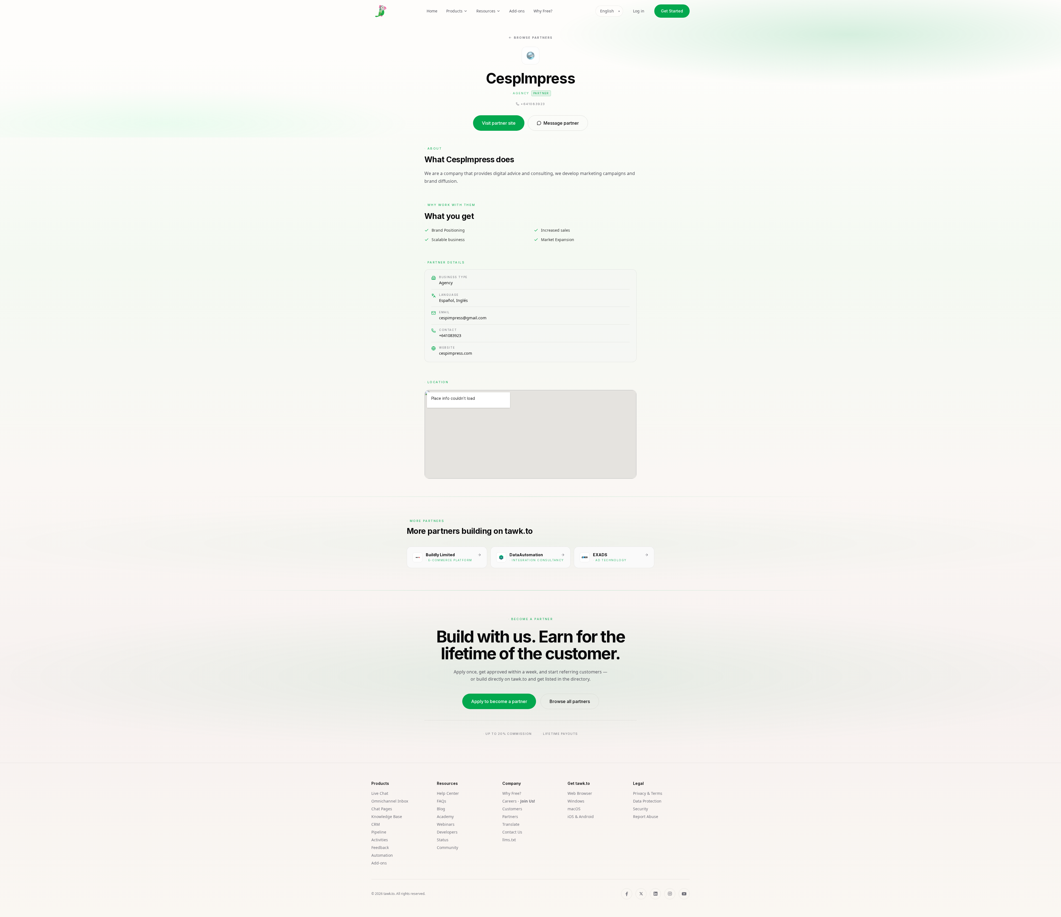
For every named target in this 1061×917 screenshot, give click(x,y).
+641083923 (450, 335)
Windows (576, 801)
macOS (574, 808)
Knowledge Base (386, 816)
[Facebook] (626, 893)
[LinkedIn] (655, 893)
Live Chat (379, 793)
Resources (485, 11)
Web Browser (580, 793)
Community (447, 847)
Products (454, 11)
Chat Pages (381, 808)
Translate (510, 824)
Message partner (561, 123)
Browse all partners (570, 701)
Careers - (518, 801)
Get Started (672, 11)
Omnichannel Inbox (389, 801)
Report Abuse (645, 816)
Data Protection (647, 801)
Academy (445, 816)
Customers (512, 808)
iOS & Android (581, 816)
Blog (441, 808)
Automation (382, 855)
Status (442, 839)
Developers (447, 832)
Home (432, 11)
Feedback (380, 847)
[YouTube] (684, 893)
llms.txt (509, 839)
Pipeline (378, 832)
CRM (375, 824)
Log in (638, 11)
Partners (510, 816)
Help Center (448, 793)
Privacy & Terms (647, 793)
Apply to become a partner (499, 701)
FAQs (441, 801)
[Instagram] (669, 893)
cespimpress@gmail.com (463, 317)
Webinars (446, 824)
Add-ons (517, 11)
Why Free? (543, 11)
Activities (379, 839)
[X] (641, 893)
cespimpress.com (455, 353)
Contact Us (512, 832)
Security (640, 808)
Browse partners (533, 38)
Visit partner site (499, 123)
